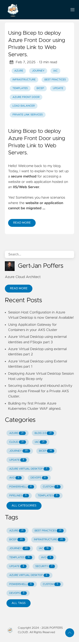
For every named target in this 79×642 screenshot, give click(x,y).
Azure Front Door (26, 97)
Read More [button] (18, 288)
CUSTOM (50, 486)
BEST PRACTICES (48, 530)
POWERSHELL (20, 486)
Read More (22, 222)
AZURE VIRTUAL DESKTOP (28, 469)
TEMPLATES (48, 495)
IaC (55, 70)
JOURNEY (18, 451)
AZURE (16, 433)
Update (58, 88)
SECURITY (43, 566)
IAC (39, 442)
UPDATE (16, 460)
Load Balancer (24, 106)
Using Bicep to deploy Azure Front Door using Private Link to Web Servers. (36, 44)
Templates (20, 88)
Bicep (40, 88)
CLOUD (16, 442)
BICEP (45, 451)
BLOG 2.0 (43, 433)
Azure (18, 70)
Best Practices (55, 79)
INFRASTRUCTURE (48, 539)
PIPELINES (18, 495)
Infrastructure (24, 79)
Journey (38, 70)
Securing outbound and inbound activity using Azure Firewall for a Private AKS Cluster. (40, 391)
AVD (14, 477)
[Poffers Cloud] (34, 9)
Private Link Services (28, 114)
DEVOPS (38, 477)
